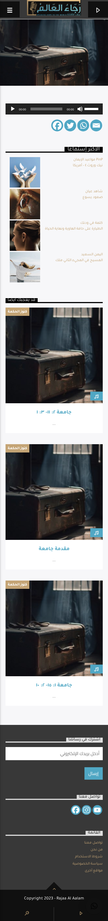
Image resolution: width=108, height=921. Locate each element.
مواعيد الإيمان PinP (88, 160)
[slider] (92, 108)
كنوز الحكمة (17, 312)
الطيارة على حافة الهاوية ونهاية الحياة (74, 229)
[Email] (96, 125)
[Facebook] (57, 125)
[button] (94, 906)
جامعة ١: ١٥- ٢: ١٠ (54, 685)
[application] (54, 109)
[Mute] (80, 109)
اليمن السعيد (92, 255)
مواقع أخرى (94, 871)
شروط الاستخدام (89, 857)
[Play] (13, 109)
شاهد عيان (94, 192)
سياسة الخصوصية (88, 864)
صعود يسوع (93, 197)
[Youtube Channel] (97, 810)
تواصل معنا (93, 843)
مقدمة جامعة (54, 549)
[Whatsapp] (83, 125)
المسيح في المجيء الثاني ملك (79, 260)
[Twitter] (70, 125)
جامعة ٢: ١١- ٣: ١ (54, 412)
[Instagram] (86, 810)
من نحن (97, 850)
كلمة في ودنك (91, 223)
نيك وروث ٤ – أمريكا (88, 166)
